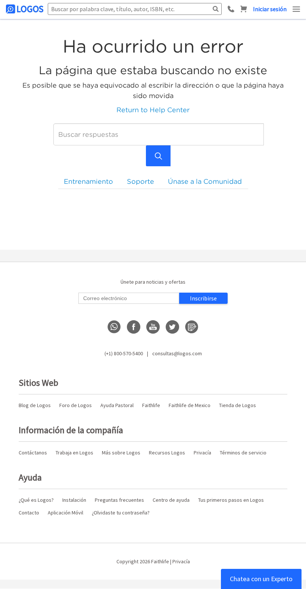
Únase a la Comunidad (205, 181)
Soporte (140, 181)
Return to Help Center (153, 110)
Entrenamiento (88, 181)
